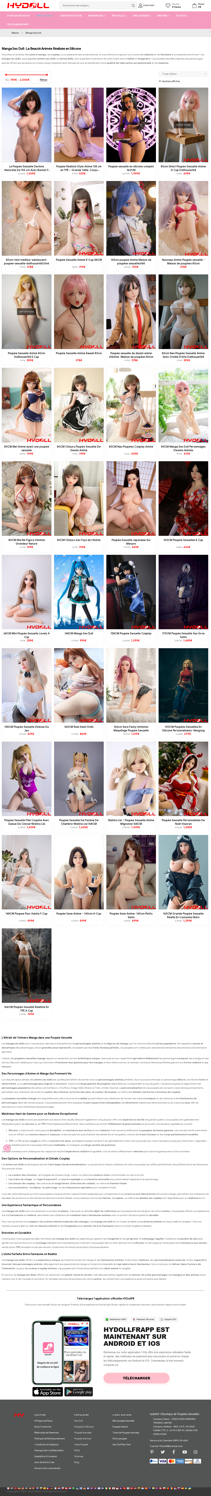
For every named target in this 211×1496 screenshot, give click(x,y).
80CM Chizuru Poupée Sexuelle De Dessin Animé (79, 448)
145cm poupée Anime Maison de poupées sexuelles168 (131, 261)
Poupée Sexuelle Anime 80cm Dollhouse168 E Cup (26, 355)
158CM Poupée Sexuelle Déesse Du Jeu (26, 728)
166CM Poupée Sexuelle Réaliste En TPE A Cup (26, 1008)
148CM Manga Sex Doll (79, 633)
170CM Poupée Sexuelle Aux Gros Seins (183, 635)
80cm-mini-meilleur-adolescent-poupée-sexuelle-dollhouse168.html (26, 261)
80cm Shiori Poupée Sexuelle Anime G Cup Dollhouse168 (183, 168)
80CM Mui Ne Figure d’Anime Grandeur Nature (26, 541)
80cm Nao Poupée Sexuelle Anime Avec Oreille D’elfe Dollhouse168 (183, 355)
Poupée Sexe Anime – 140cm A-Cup (78, 913)
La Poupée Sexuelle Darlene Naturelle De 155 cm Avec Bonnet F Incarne (26, 168)
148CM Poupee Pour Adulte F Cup (26, 913)
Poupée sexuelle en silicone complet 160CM (131, 168)
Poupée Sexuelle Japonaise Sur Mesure (131, 541)
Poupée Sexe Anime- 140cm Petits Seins (131, 915)
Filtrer (43, 80)
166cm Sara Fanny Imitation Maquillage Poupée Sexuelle (131, 728)
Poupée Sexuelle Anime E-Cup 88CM (79, 260)
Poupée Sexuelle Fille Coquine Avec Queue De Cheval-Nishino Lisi (26, 822)
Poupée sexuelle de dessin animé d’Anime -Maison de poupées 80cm (131, 355)
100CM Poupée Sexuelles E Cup (183, 540)
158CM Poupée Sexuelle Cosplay (131, 633)
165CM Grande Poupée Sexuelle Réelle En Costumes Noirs (183, 915)
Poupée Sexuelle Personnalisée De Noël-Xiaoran (183, 822)
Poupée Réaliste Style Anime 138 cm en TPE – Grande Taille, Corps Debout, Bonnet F (79, 168)
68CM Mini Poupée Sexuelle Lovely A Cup (26, 635)
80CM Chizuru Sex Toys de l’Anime (79, 540)
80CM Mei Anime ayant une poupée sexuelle (26, 448)
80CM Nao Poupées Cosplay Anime (131, 446)
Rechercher (132, 5)
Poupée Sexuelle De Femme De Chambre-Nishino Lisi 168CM (79, 822)
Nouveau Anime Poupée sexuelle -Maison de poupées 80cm (183, 261)
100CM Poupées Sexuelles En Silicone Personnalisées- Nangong (183, 728)
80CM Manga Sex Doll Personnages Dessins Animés (183, 448)
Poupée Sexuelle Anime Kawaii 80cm (79, 353)
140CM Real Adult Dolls (78, 727)
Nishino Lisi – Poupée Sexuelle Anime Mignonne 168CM (131, 822)
